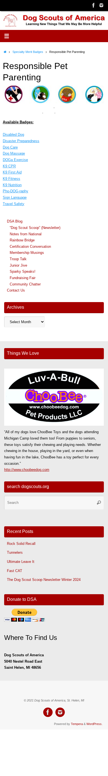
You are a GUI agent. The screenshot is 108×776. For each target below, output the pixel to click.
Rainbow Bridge (22, 240)
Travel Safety (13, 204)
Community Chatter (25, 284)
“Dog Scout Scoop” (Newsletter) (35, 228)
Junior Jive (18, 265)
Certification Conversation (30, 247)
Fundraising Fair (22, 278)
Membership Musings (27, 253)
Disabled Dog (13, 135)
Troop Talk (18, 259)
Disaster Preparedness (21, 141)
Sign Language (15, 198)
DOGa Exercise (15, 160)
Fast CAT (14, 571)
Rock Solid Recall (21, 544)
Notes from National (26, 234)
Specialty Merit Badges (27, 51)
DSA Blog (14, 221)
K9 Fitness (11, 179)
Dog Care (10, 147)
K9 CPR (9, 166)
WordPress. (94, 724)
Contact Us (16, 290)
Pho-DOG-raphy (15, 191)
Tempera (77, 724)
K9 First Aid (12, 172)
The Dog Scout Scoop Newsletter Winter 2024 (44, 580)
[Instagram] (101, 5)
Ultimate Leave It (20, 562)
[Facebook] (93, 5)
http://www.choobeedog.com (26, 470)
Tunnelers (15, 553)
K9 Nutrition (12, 185)
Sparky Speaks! (22, 272)
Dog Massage (14, 153)
